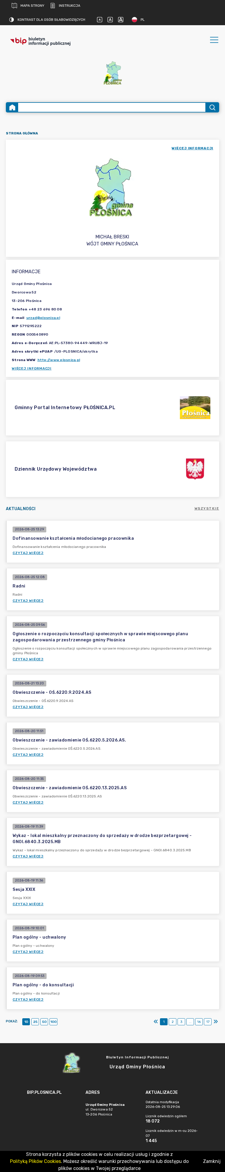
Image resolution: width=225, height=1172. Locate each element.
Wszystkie (207, 508)
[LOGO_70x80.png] (112, 72)
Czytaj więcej (28, 553)
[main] (53, 1109)
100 (53, 1022)
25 (35, 1022)
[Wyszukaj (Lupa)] (212, 107)
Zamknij (212, 1161)
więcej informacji (192, 148)
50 (44, 1022)
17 (207, 1022)
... (190, 1022)
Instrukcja (69, 6)
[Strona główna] (12, 107)
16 (199, 1022)
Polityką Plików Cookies (35, 1161)
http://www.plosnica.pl (59, 360)
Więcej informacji (32, 368)
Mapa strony (32, 6)
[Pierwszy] (156, 1021)
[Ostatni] (215, 1021)
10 (26, 1022)
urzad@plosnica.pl (43, 318)
